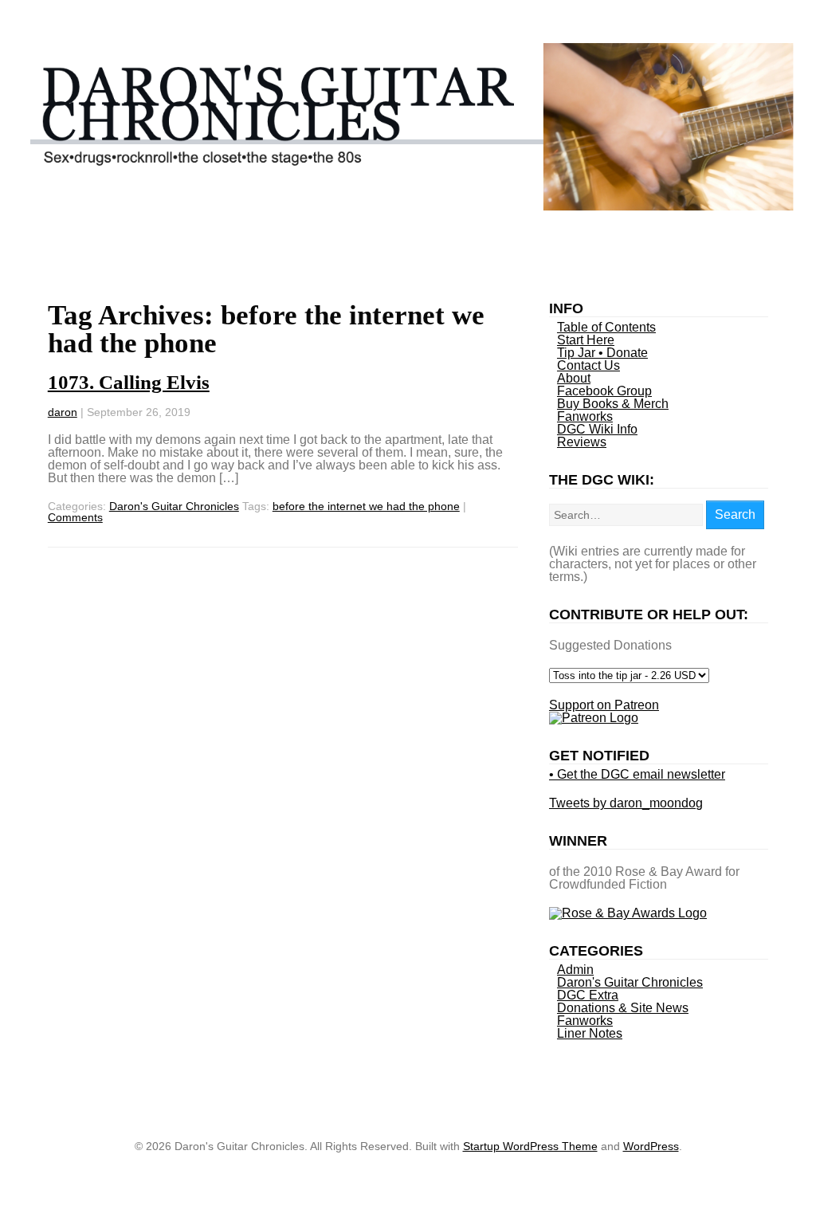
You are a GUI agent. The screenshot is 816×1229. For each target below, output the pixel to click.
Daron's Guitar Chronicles (174, 506)
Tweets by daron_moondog (626, 803)
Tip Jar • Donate (602, 352)
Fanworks (585, 416)
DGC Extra (587, 995)
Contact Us (588, 365)
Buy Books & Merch (613, 403)
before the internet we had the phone (366, 506)
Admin (575, 969)
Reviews (581, 442)
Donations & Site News (622, 1008)
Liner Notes (589, 1033)
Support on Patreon (604, 705)
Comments (75, 517)
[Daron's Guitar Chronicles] (407, 206)
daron (62, 412)
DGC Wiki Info (597, 429)
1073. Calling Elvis (129, 382)
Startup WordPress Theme (530, 1146)
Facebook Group (604, 391)
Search (735, 514)
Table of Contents (606, 327)
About (573, 378)
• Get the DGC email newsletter (637, 774)
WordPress (651, 1146)
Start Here (585, 340)
